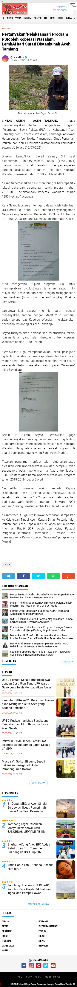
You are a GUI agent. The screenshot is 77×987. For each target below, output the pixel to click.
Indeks (56, 976)
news (10, 18)
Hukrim (28, 976)
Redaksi (47, 976)
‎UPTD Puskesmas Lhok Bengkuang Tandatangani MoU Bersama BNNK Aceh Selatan (25, 724)
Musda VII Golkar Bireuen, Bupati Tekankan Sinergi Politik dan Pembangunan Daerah (23, 765)
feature (7, 931)
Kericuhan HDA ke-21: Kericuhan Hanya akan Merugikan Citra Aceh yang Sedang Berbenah (28, 704)
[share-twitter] (38, 576)
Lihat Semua (38, 783)
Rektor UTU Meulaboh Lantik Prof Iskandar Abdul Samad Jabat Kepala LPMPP (26, 745)
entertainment (48, 926)
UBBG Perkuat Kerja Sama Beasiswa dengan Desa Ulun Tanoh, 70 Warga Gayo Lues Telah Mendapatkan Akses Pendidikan (27, 685)
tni (45, 18)
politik (37, 18)
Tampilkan (67, 662)
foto (4, 935)
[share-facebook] (23, 576)
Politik (37, 976)
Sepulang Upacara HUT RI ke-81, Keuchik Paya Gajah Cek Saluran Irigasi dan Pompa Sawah (29, 889)
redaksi (43, 945)
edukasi (43, 921)
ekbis (60, 18)
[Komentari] (68, 576)
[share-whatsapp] (53, 576)
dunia (69, 18)
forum (42, 931)
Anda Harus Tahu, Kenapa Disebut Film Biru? (30, 867)
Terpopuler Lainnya (38, 904)
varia (18, 18)
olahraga (8, 945)
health (42, 935)
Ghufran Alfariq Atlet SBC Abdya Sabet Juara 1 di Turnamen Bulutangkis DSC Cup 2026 (28, 848)
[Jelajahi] (72, 5)
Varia (19, 976)
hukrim (27, 18)
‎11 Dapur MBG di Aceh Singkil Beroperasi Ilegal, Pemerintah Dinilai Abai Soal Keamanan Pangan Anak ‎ (27, 809)
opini (52, 18)
